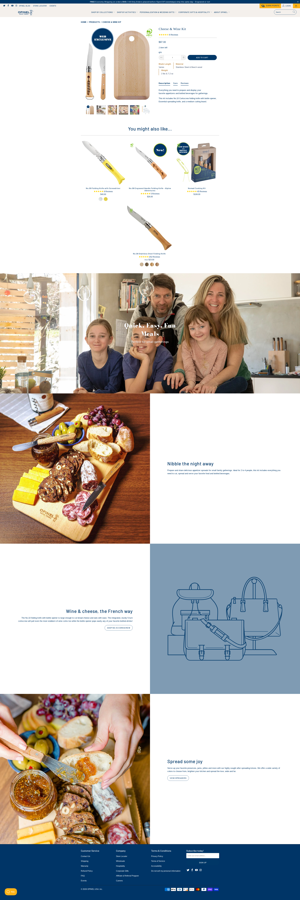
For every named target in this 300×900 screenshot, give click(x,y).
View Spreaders (178, 778)
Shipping (84, 861)
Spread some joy (185, 761)
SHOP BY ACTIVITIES (126, 12)
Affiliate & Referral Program (127, 876)
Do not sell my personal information (165, 871)
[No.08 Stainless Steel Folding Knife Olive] (152, 264)
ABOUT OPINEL (221, 12)
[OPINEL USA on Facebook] (8, 6)
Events (53, 6)
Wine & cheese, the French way (99, 611)
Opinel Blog (24, 6)
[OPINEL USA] (25, 12)
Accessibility (156, 866)
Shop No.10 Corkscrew (118, 628)
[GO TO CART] (296, 6)
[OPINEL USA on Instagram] (16, 6)
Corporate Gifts (122, 871)
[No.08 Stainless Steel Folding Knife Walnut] (146, 264)
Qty (160, 52)
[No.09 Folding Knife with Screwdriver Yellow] (105, 199)
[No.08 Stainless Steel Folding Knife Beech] (141, 264)
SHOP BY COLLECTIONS (102, 12)
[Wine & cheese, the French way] (225, 619)
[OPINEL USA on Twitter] (4, 6)
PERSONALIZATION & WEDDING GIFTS (157, 12)
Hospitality (120, 866)
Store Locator (40, 6)
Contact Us (85, 856)
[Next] (152, 64)
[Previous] (85, 64)
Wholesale (120, 861)
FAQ (83, 876)
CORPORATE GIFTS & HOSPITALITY (194, 12)
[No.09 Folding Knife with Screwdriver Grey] (100, 199)
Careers (119, 881)
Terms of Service (158, 861)
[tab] (164, 82)
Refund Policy (87, 871)
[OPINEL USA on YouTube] (12, 6)
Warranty (84, 866)
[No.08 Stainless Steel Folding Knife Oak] (157, 264)
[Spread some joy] (75, 769)
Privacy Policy (157, 856)
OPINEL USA (93, 889)
